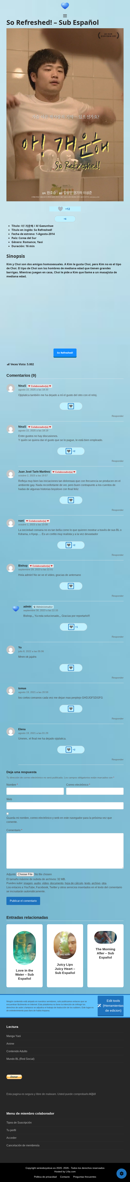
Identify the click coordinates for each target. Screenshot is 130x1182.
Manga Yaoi (13, 1036)
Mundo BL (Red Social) (20, 1058)
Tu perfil (11, 1130)
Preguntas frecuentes (84, 1176)
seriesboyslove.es (46, 1168)
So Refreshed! (65, 352)
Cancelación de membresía (22, 1145)
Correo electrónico (78, 784)
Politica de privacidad (45, 1176)
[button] (65, 15)
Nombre (12, 784)
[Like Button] (60, 208)
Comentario (14, 830)
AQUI (92, 1094)
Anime (10, 1043)
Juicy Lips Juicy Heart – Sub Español (65, 968)
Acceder (11, 1137)
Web (9, 799)
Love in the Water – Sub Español (24, 974)
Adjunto (11, 874)
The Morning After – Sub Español (105, 953)
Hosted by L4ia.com (65, 1171)
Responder (118, 416)
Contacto (65, 1176)
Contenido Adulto (16, 1051)
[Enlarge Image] (64, 114)
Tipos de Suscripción (19, 1122)
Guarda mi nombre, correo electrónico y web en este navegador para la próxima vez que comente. (59, 819)
